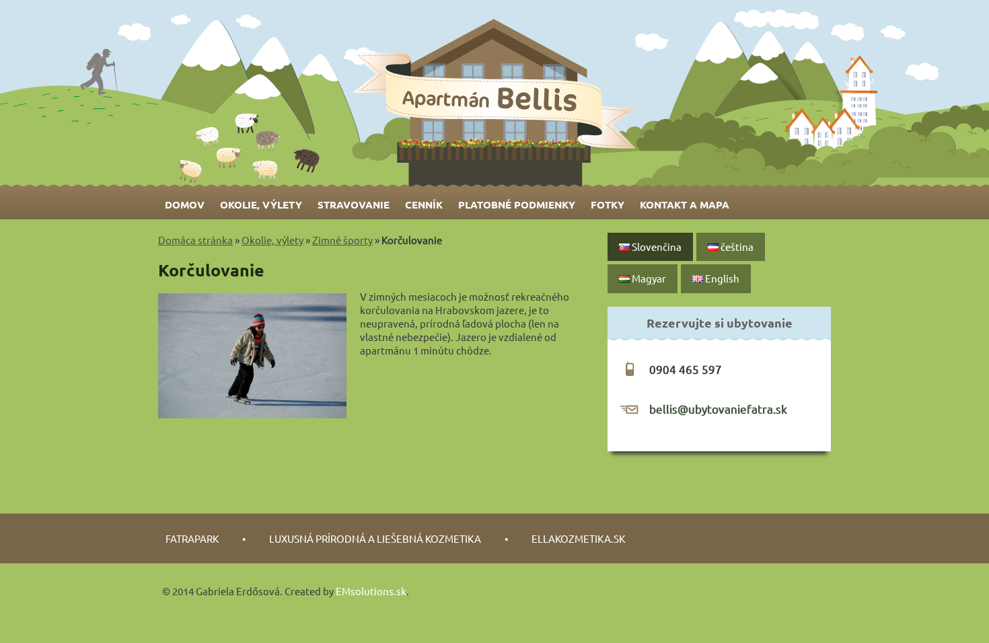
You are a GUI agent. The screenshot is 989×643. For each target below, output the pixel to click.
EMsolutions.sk (371, 590)
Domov (185, 204)
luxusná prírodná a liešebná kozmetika (375, 538)
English (721, 278)
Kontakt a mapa (684, 204)
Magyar (648, 278)
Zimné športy (342, 239)
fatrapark (192, 538)
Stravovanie (354, 204)
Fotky (607, 204)
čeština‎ (736, 246)
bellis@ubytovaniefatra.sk (718, 409)
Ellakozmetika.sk (578, 538)
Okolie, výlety (261, 204)
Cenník (424, 204)
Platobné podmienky (516, 204)
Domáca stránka (195, 239)
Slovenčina (656, 246)
